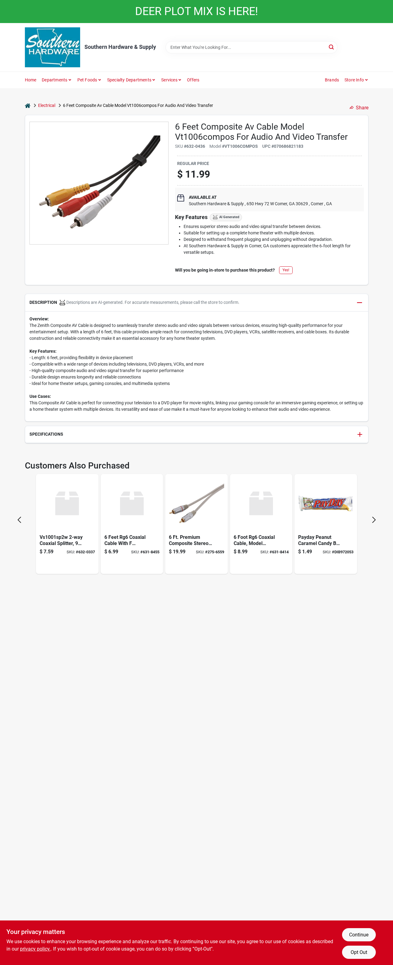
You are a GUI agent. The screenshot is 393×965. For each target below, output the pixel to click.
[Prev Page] (19, 520)
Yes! (285, 270)
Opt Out (359, 952)
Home (31, 79)
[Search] (331, 47)
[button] (196, 303)
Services (169, 79)
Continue (358, 935)
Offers (193, 79)
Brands (332, 79)
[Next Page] (374, 520)
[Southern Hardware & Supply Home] (52, 47)
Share (362, 108)
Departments (54, 79)
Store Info (354, 79)
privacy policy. (35, 949)
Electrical (46, 105)
